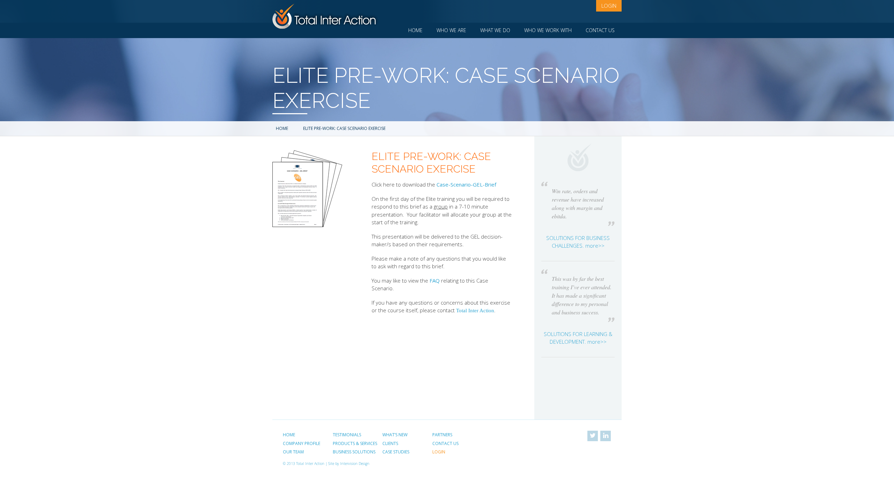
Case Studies (395, 452)
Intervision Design (354, 463)
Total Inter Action (475, 310)
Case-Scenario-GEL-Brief (466, 184)
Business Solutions (354, 452)
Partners (442, 435)
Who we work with (548, 30)
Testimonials (347, 435)
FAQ (435, 280)
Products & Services (355, 443)
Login (608, 5)
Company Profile (301, 443)
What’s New (395, 435)
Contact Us (600, 30)
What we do (495, 30)
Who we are (451, 30)
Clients (390, 443)
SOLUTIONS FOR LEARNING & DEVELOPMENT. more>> (578, 337)
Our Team (293, 452)
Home (415, 30)
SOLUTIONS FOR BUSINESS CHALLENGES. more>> (578, 241)
